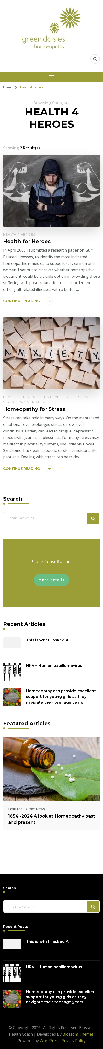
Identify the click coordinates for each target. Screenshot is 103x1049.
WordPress (50, 1040)
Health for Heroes (27, 241)
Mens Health (51, 396)
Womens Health (36, 402)
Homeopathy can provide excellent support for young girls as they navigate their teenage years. (61, 697)
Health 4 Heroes (19, 234)
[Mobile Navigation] (51, 77)
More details (52, 580)
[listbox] (51, 799)
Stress (10, 402)
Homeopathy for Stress (34, 409)
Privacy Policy (74, 1040)
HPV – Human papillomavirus (54, 665)
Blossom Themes (78, 1034)
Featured (15, 809)
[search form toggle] (95, 59)
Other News (79, 396)
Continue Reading (21, 301)
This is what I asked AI (48, 640)
